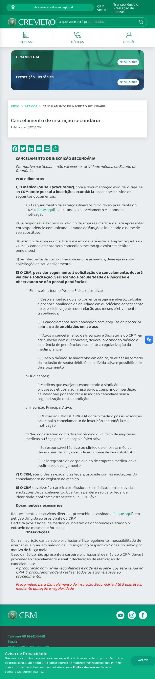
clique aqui (44, 210)
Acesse (128, 62)
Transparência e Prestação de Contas (125, 8)
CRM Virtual (102, 8)
